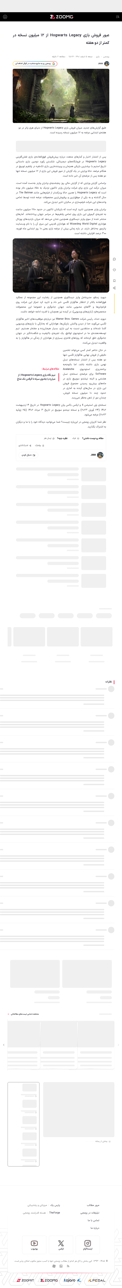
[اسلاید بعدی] (4, 1045)
